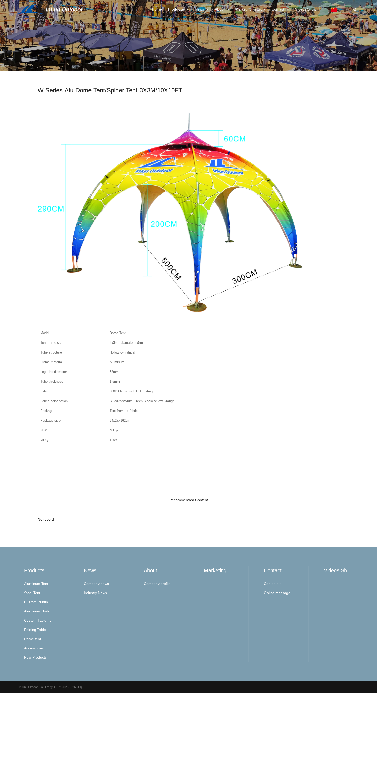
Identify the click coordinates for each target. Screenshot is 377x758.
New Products (35, 657)
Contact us (272, 584)
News (90, 570)
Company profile (157, 584)
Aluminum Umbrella (38, 611)
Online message (277, 593)
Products (34, 570)
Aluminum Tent (36, 584)
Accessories (34, 648)
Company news (96, 584)
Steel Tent (32, 593)
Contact (273, 570)
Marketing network (225, 570)
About (150, 570)
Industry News (95, 593)
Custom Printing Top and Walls (38, 602)
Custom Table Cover (38, 620)
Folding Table (35, 630)
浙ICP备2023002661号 (66, 687)
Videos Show (338, 570)
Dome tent (32, 639)
